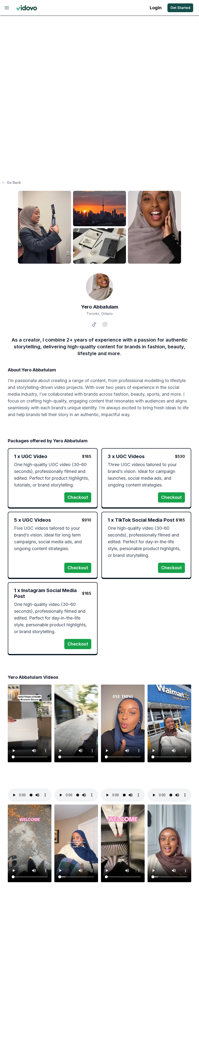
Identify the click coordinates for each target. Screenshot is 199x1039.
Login (156, 7)
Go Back (14, 182)
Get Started (180, 8)
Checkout (77, 497)
